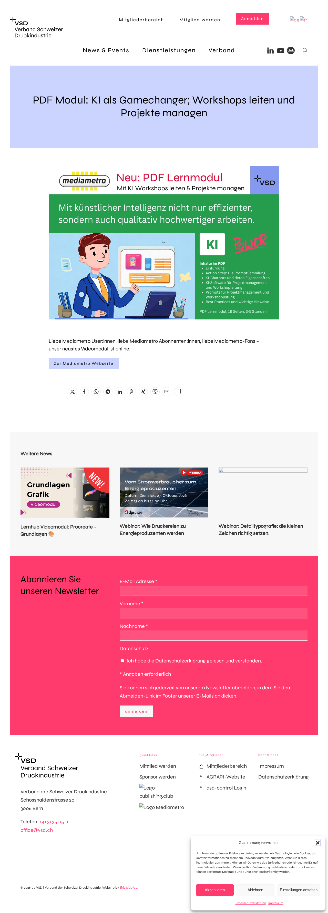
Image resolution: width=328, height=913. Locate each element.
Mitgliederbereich (141, 20)
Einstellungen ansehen (298, 890)
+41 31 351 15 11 (53, 821)
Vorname (132, 603)
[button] (317, 842)
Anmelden (252, 18)
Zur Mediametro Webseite (84, 363)
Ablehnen (255, 890)
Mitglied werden (199, 20)
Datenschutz (134, 648)
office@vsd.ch (36, 830)
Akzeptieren (215, 890)
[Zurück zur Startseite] (36, 27)
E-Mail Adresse (138, 581)
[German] (295, 20)
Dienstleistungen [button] (169, 50)
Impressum (275, 903)
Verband (222, 50)
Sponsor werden (157, 777)
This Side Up (128, 888)
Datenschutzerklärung (250, 903)
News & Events (106, 50)
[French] (304, 20)
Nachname (134, 626)
